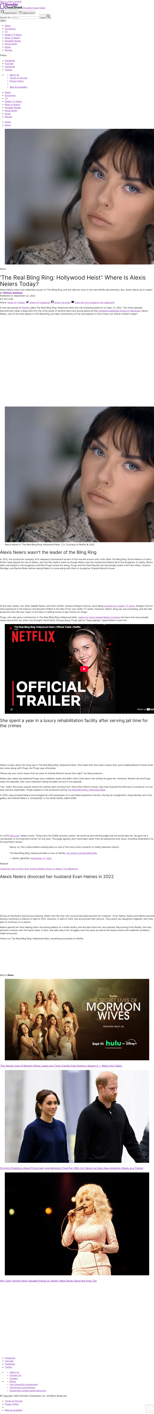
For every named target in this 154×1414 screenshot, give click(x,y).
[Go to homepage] (11, 1352)
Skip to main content (11, 1)
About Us (14, 75)
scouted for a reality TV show (119, 606)
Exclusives (10, 28)
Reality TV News (13, 34)
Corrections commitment (22, 1387)
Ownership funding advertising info (28, 1390)
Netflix (25, 307)
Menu (3, 21)
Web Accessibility (18, 87)
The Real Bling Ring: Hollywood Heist (86, 789)
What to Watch (12, 38)
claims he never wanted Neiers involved (99, 617)
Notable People (13, 41)
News (8, 25)
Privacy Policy (17, 81)
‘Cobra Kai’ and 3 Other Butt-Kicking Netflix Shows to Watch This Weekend (39, 868)
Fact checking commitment (24, 1384)
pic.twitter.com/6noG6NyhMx (82, 853)
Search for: (6, 17)
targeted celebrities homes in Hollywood (120, 310)
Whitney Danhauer (13, 292)
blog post (15, 835)
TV (6, 31)
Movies (8, 50)
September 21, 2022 (41, 858)
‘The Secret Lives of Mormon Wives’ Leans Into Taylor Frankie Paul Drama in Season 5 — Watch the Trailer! (61, 1065)
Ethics (13, 1381)
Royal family (11, 44)
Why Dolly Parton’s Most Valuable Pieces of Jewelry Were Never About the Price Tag (48, 1280)
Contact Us (15, 1375)
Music (8, 47)
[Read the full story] (77, 1059)
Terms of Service (18, 78)
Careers (14, 1378)
